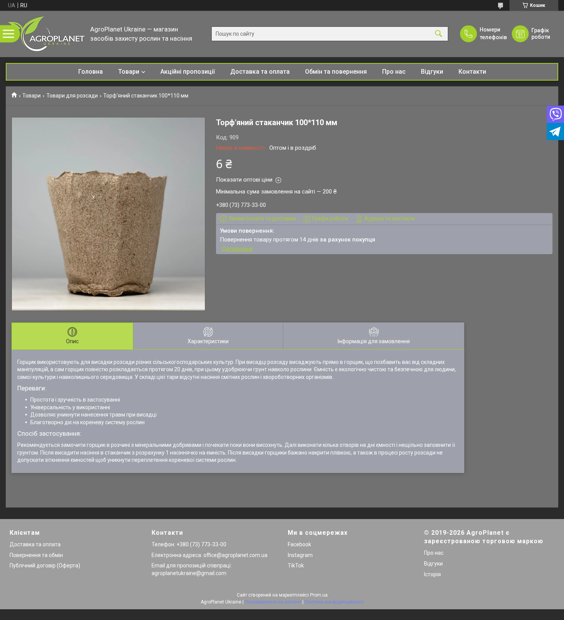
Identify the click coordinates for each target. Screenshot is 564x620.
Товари (128, 71)
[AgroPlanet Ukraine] (46, 34)
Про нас (394, 71)
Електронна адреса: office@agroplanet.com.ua (209, 555)
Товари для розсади (72, 96)
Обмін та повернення (336, 71)
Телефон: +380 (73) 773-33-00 (189, 544)
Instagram (300, 555)
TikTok (296, 565)
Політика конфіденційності (334, 602)
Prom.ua (319, 595)
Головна (90, 71)
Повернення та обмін (36, 555)
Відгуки (432, 71)
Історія (432, 574)
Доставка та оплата (260, 71)
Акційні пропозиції (187, 71)
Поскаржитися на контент (273, 602)
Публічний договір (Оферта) (45, 565)
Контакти (472, 71)
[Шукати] (438, 34)
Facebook (299, 544)
